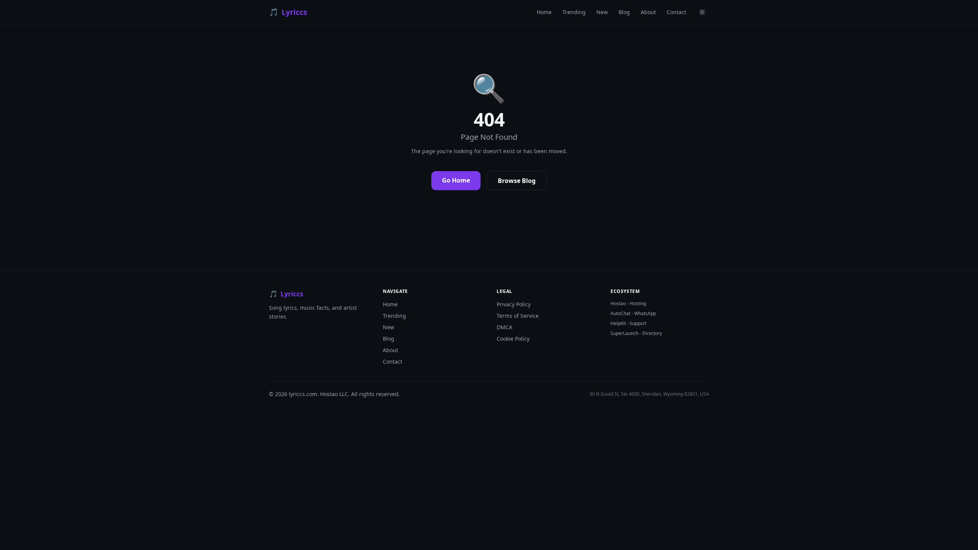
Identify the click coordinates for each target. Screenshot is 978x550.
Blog (624, 12)
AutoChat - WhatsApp (633, 314)
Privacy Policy (514, 304)
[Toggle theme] (702, 12)
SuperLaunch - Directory (636, 333)
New (602, 12)
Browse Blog (517, 180)
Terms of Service (518, 315)
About (648, 12)
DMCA (504, 327)
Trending (574, 12)
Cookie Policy (513, 338)
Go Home (456, 180)
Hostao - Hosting (628, 304)
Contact (676, 12)
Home (544, 12)
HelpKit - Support (628, 323)
